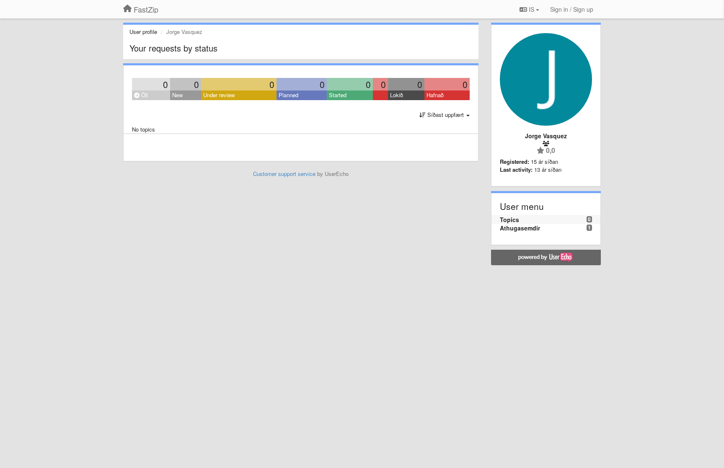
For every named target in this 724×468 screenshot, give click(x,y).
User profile (143, 32)
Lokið (396, 95)
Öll (144, 95)
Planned (288, 95)
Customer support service (284, 174)
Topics (509, 219)
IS (531, 9)
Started (337, 95)
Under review (219, 95)
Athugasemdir (520, 228)
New (177, 95)
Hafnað (435, 95)
